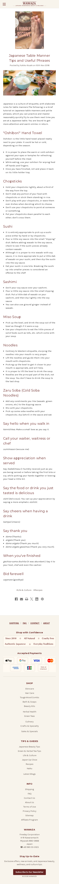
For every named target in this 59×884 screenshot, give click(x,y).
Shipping (29, 789)
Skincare (29, 688)
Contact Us (29, 798)
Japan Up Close (29, 759)
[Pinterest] (42, 599)
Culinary (29, 721)
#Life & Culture (23, 590)
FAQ (25, 623)
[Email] (21, 599)
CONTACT (35, 623)
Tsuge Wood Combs (29, 697)
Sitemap (29, 815)
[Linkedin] (36, 599)
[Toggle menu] (4, 4)
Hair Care (29, 693)
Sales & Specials (29, 731)
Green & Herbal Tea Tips (29, 751)
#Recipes (38, 590)
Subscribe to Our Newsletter (29, 872)
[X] (31, 599)
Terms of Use (29, 806)
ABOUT (46, 623)
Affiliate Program (29, 820)
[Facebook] (16, 599)
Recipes (29, 764)
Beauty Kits (29, 706)
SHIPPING (14, 623)
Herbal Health (29, 711)
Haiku (29, 768)
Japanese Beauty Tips (29, 746)
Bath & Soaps (29, 702)
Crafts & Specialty (29, 726)
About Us (29, 802)
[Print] (26, 599)
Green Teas (29, 716)
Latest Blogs (29, 774)
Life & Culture (29, 755)
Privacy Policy (29, 811)
